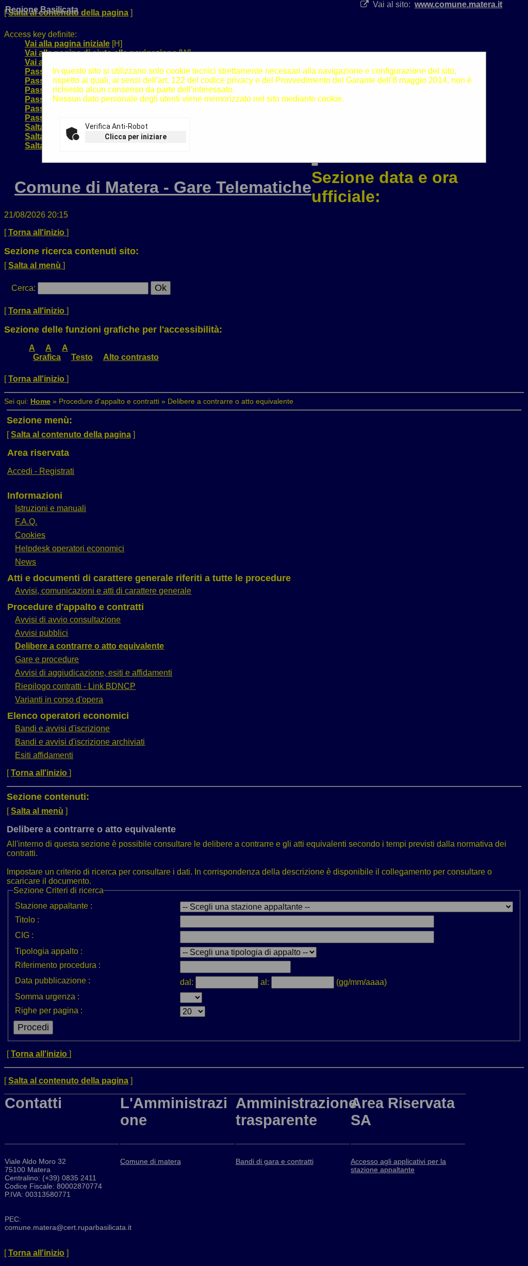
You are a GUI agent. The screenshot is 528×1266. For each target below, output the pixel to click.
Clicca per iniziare (136, 137)
